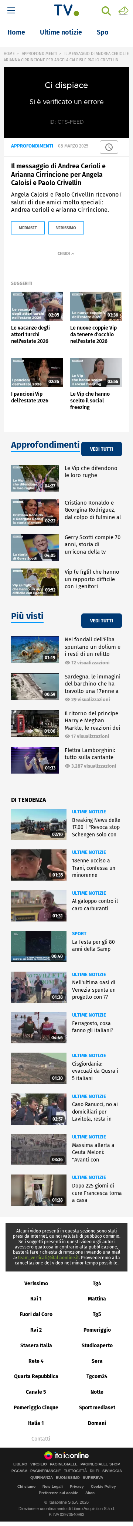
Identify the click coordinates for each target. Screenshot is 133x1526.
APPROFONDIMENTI (39, 53)
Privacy (77, 1486)
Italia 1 (36, 1423)
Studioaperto (97, 1345)
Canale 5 (36, 1392)
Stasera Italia (36, 1345)
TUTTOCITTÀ (75, 1471)
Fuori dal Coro (36, 1314)
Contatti (40, 1439)
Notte (97, 1392)
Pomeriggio (97, 1330)
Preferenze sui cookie (58, 1493)
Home (16, 32)
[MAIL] (123, 10)
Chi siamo (26, 1486)
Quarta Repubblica (36, 1376)
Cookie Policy (103, 1486)
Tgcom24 (97, 1376)
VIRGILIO (38, 1464)
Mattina (97, 1299)
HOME (9, 53)
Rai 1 (36, 1299)
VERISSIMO (66, 228)
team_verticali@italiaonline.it (48, 1257)
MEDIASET (28, 228)
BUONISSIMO (68, 1478)
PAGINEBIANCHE (45, 1471)
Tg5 (97, 1314)
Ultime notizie (61, 32)
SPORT (79, 933)
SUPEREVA (93, 1478)
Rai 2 (36, 1330)
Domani (97, 1423)
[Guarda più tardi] (109, 147)
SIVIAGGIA (112, 1471)
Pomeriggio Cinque (36, 1407)
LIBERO (20, 1464)
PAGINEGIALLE (64, 1464)
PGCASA (19, 1471)
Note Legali (52, 1486)
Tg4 (97, 1283)
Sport (105, 32)
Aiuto (90, 1493)
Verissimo (36, 1283)
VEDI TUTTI (101, 449)
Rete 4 (36, 1361)
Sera (97, 1361)
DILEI (94, 1471)
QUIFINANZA (41, 1478)
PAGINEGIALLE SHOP (100, 1464)
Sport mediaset (97, 1407)
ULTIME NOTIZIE (89, 811)
